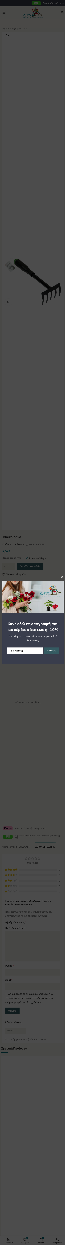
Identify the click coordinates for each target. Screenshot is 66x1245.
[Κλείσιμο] (62, 577)
